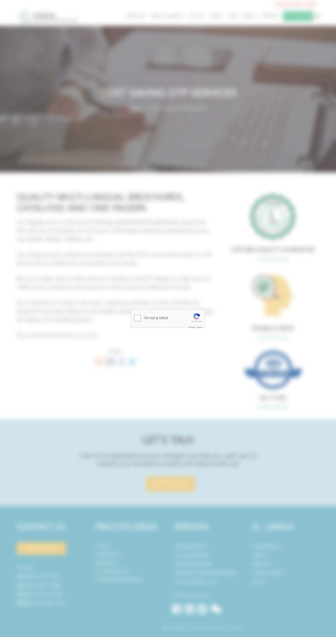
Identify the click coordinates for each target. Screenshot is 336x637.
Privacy (192, 327)
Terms (199, 327)
